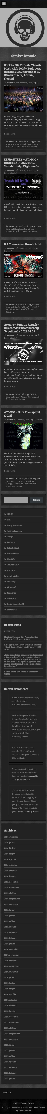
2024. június (9, 983)
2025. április (10, 926)
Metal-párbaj (13, 576)
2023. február (10, 1073)
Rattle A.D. (8, 85)
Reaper (7, 251)
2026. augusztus (11, 836)
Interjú (10, 536)
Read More (9, 133)
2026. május (9, 853)
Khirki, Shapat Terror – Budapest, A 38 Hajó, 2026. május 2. (25, 754)
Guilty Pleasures (14, 525)
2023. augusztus (11, 1039)
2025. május (9, 921)
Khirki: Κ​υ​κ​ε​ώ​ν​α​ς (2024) (23, 747)
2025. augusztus (11, 904)
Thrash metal (27, 483)
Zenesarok (12, 609)
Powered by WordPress (23, 1103)
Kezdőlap (7, 1092)
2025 (39, 141)
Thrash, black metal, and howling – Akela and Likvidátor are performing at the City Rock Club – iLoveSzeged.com (26, 729)
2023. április (10, 1061)
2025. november (11, 887)
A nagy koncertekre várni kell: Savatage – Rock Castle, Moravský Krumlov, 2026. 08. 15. (23, 647)
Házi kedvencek (14, 531)
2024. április (10, 994)
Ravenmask (33, 397)
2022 (7, 481)
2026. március (10, 865)
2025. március (10, 932)
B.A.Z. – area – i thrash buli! (22, 244)
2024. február (10, 1005)
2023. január (9, 1078)
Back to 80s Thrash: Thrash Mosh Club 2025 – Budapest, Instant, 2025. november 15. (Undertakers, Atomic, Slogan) (22, 71)
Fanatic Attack (20, 397)
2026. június (9, 848)
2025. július (9, 910)
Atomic (8, 144)
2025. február (10, 938)
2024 (37, 304)
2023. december (11, 1016)
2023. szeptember (12, 1033)
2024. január (9, 1011)
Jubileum (11, 542)
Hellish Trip (27, 307)
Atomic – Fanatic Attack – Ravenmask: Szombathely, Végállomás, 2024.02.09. (21, 327)
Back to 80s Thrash (22, 144)
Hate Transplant (26, 481)
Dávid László (10, 173)
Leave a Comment (28, 146)
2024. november (11, 955)
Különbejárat (13, 548)
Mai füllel (11, 570)
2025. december (11, 881)
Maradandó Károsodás (16, 309)
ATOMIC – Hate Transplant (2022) (22, 413)
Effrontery (18, 229)
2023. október (10, 1028)
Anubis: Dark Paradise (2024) (25, 697)
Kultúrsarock (13, 553)
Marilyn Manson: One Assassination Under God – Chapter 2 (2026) (21, 638)
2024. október (10, 960)
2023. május (9, 1056)
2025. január (9, 943)
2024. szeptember (12, 966)
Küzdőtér (21, 141)
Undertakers (11, 146)
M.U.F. (36, 307)
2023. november (11, 1022)
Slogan (35, 144)
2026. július (9, 842)
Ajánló (20, 304)
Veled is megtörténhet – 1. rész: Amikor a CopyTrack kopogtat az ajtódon (24, 772)
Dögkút (16, 307)
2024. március (10, 1000)
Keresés (36, 499)
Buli (19, 394)
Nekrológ (11, 581)
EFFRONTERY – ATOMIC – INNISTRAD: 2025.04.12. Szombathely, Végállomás (21, 162)
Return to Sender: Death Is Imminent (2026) (21, 672)
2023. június (9, 1050)
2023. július (9, 1045)
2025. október (10, 893)
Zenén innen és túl (15, 604)
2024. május (9, 988)
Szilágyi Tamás (12, 483)
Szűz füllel (11, 598)
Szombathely (11, 231)
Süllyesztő (11, 587)
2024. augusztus (11, 971)
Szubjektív (11, 593)
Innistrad (28, 229)
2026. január (9, 876)
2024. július (9, 977)
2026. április (10, 859)
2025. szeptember (12, 898)
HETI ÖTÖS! (9, 631)
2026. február (10, 870)
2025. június (9, 915)
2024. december (11, 949)
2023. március (10, 1067)
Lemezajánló (23, 478)
